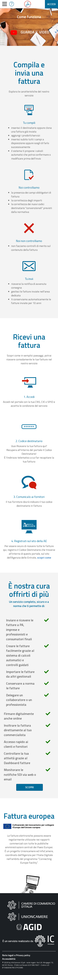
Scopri (29, 787)
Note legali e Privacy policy (16, 955)
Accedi (51, 4)
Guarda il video (35, 32)
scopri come (44, 558)
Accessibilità (8, 959)
